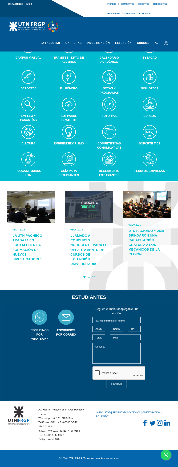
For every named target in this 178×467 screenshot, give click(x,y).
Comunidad (145, 13)
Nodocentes (160, 4)
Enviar (116, 384)
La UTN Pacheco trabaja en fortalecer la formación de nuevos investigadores (28, 247)
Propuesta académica (126, 412)
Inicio (29, 4)
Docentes (143, 4)
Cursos (143, 42)
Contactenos (15, 4)
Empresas (129, 13)
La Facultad (50, 42)
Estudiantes (127, 4)
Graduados (113, 13)
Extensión (123, 42)
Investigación (98, 42)
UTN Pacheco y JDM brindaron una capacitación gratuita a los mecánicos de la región (146, 242)
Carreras (73, 42)
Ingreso (111, 4)
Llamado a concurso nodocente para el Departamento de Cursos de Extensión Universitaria (88, 250)
